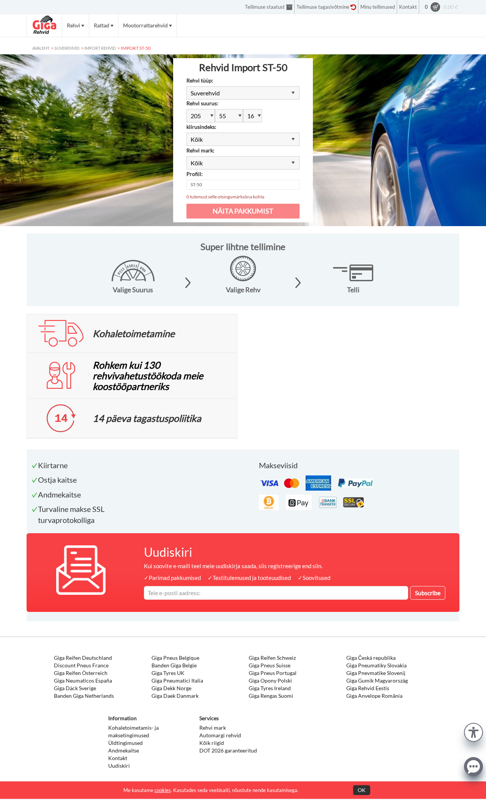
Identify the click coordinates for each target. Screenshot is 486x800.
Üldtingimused (125, 743)
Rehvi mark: (200, 150)
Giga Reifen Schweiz (272, 657)
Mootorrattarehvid (145, 25)
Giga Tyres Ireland (270, 688)
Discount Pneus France (81, 665)
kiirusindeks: (201, 127)
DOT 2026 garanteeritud (228, 750)
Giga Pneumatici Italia (177, 680)
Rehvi (73, 25)
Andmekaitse (123, 750)
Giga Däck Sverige (75, 688)
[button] (473, 731)
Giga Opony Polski (270, 680)
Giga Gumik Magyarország (377, 680)
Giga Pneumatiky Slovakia (376, 665)
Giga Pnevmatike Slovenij (376, 673)
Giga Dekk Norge (171, 688)
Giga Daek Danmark (175, 695)
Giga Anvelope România (374, 695)
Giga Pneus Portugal (273, 673)
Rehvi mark (212, 727)
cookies (163, 790)
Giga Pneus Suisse (269, 665)
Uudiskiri (119, 765)
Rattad (101, 25)
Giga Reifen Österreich (80, 673)
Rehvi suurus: (202, 103)
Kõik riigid (211, 743)
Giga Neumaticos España (83, 680)
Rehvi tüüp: (199, 80)
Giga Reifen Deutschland (83, 657)
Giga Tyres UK (168, 673)
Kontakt (117, 758)
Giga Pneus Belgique (175, 657)
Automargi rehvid (220, 735)
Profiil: (194, 174)
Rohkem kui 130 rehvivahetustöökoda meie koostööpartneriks (148, 375)
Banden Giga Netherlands (84, 695)
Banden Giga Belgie (174, 665)
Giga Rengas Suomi (271, 695)
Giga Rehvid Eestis (367, 688)
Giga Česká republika (371, 657)
